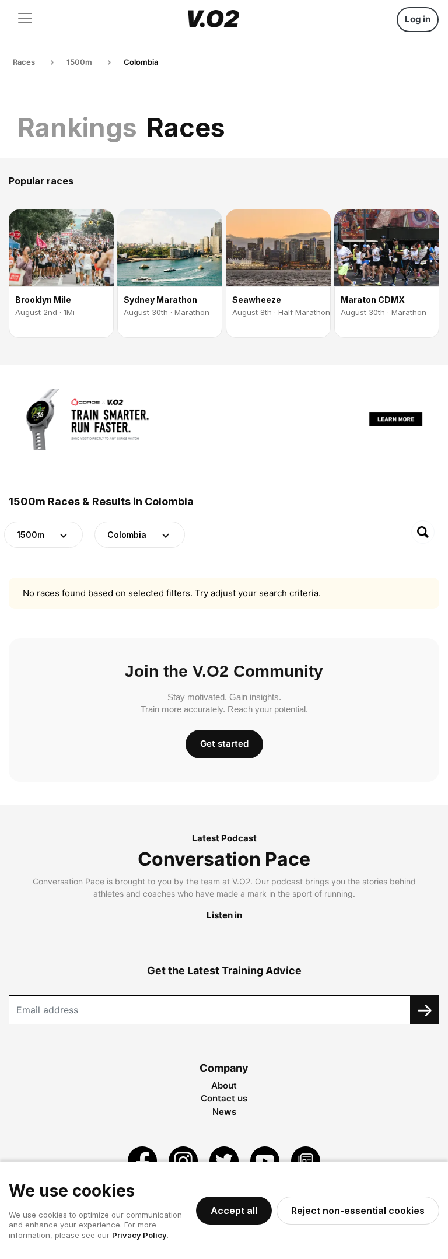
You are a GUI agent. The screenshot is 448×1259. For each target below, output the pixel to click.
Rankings (77, 127)
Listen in (224, 915)
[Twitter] (225, 1160)
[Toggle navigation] (25, 18)
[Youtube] (266, 1160)
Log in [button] (417, 19)
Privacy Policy (139, 1235)
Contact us (224, 1098)
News (224, 1111)
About (224, 1085)
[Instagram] (184, 1160)
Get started (224, 743)
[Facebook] (143, 1160)
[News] (305, 1160)
